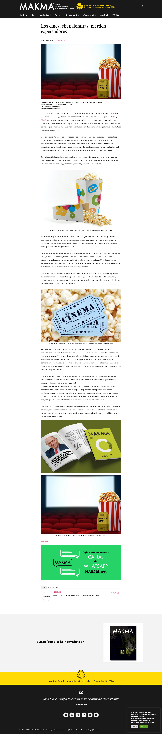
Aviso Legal (88, 730)
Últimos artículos (53, 587)
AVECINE (112, 117)
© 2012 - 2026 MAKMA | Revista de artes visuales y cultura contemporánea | (44, 730)
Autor (44, 587)
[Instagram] (118, 592)
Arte (34, 15)
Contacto (96, 730)
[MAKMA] (46, 596)
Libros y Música (72, 15)
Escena (58, 15)
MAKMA (104, 15)
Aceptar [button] (143, 726)
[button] (143, 6)
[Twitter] (115, 592)
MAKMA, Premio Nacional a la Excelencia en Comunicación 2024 (99, 6)
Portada (23, 15)
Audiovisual (45, 15)
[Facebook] (112, 592)
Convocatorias (89, 15)
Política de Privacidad (76, 730)
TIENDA (116, 15)
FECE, (43, 120)
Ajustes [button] (134, 726)
